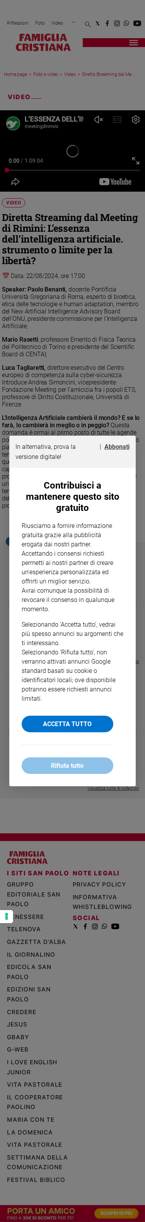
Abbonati (117, 446)
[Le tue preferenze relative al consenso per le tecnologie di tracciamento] (6, 916)
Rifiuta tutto (67, 765)
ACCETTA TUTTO (67, 724)
